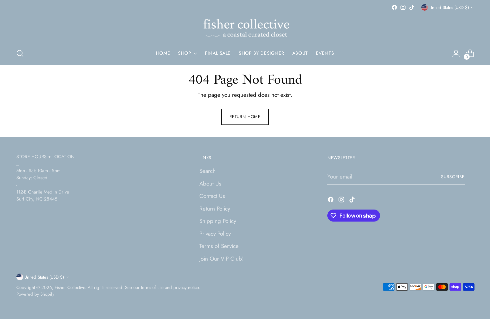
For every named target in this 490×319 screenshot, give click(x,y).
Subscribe (453, 177)
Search (207, 171)
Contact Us (212, 196)
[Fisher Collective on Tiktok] (412, 7)
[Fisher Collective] (245, 27)
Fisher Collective (70, 287)
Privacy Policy (215, 234)
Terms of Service (219, 246)
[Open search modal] (20, 53)
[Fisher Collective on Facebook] (394, 7)
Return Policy (214, 209)
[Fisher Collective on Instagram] (403, 7)
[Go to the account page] (456, 53)
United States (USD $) (449, 7)
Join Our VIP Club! (221, 259)
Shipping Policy (217, 221)
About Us (210, 184)
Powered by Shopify (35, 294)
